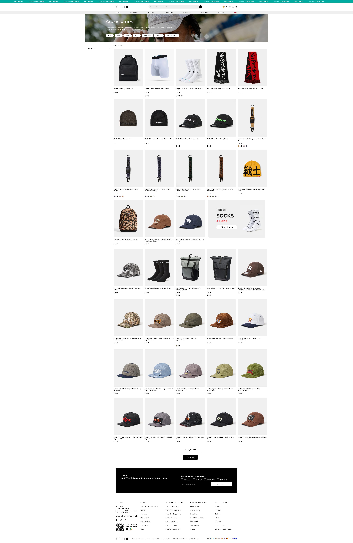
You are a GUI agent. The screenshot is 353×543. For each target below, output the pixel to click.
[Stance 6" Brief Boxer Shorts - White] (159, 67)
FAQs (217, 518)
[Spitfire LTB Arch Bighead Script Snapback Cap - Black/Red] (128, 416)
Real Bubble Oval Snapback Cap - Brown (220, 338)
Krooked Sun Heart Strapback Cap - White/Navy (249, 339)
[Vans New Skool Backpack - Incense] (128, 218)
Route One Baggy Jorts (173, 514)
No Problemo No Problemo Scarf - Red (250, 88)
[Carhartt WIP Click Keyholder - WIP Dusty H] (252, 118)
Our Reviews (145, 518)
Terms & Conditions (137, 539)
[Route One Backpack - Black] (128, 67)
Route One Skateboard (172, 529)
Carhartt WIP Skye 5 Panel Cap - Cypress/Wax (186, 339)
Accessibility (166, 539)
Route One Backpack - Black (123, 88)
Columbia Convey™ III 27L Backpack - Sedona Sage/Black (188, 288)
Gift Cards (218, 521)
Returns (217, 510)
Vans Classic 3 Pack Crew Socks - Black (158, 288)
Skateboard (187, 12)
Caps (109, 35)
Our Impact (144, 514)
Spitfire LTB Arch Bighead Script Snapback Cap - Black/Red (128, 438)
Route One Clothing (171, 506)
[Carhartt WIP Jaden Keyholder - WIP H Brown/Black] (221, 168)
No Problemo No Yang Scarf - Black (218, 88)
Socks (127, 35)
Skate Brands (194, 525)
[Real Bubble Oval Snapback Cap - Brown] (221, 317)
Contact (217, 506)
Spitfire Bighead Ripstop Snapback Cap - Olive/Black (220, 389)
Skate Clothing (195, 510)
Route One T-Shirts (171, 521)
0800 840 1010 (122, 509)
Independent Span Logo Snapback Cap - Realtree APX (127, 339)
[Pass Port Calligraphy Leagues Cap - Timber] (252, 416)
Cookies (147, 539)
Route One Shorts (171, 518)
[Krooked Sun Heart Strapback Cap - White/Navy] (252, 317)
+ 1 (156, 196)
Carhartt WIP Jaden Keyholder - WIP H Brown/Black (220, 190)
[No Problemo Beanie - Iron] (128, 118)
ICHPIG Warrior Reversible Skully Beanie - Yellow (252, 190)
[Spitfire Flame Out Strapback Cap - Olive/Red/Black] (252, 368)
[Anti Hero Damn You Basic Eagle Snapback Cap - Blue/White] (159, 368)
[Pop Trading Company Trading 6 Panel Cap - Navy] (190, 218)
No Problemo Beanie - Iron (123, 139)
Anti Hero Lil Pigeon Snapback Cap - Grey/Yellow (188, 389)
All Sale (192, 529)
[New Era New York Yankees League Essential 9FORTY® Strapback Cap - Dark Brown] (252, 267)
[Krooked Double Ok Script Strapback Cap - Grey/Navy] (128, 368)
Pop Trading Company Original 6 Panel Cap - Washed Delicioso (159, 240)
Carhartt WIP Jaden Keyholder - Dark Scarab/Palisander (188, 190)
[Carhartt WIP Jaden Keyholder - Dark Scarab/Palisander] (190, 168)
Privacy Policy (156, 539)
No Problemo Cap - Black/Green (217, 139)
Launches (204, 12)
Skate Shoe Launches (197, 518)
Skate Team (144, 525)
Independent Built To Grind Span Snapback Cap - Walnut (159, 339)
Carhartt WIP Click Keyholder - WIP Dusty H (252, 139)
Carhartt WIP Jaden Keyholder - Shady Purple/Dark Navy (157, 190)
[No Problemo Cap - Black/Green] (221, 118)
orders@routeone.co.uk (126, 516)
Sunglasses (147, 35)
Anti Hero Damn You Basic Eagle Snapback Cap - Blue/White (159, 389)
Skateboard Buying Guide (223, 529)
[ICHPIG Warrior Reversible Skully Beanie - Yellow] (252, 168)
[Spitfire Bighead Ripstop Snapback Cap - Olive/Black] (221, 368)
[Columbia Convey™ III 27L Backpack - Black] (221, 267)
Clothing (151, 12)
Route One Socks (171, 525)
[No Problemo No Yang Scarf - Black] (221, 67)
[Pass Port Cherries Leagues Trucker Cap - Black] (190, 416)
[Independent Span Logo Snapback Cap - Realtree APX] (128, 317)
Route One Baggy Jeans (173, 510)
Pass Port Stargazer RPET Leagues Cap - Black (220, 438)
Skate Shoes (134, 12)
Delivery (217, 514)
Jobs (142, 529)
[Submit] (200, 6)
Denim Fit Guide (220, 525)
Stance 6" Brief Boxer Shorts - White (157, 88)
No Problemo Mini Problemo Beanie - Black (159, 139)
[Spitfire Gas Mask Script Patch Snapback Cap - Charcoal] (159, 416)
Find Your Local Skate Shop (149, 506)
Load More (190, 457)
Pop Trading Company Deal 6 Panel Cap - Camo (127, 288)
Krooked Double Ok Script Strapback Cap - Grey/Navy (128, 389)
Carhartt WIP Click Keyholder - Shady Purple (126, 190)
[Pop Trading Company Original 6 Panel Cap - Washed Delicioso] (159, 218)
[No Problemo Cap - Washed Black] (190, 118)
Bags (118, 35)
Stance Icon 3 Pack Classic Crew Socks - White (189, 89)
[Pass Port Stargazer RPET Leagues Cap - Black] (221, 416)
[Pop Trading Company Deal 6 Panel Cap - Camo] (128, 267)
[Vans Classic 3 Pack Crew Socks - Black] (159, 267)
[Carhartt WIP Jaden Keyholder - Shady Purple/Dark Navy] (159, 168)
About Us (221, 12)
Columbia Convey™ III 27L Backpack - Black (221, 288)
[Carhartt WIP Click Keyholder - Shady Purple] (128, 168)
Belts (136, 35)
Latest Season (194, 506)
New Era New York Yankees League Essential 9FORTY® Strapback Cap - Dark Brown (251, 288)
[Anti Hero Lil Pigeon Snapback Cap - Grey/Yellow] (190, 368)
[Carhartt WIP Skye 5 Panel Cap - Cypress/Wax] (190, 317)
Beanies (159, 35)
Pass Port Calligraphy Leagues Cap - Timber (252, 437)
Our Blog (143, 510)
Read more (139, 29)
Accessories (169, 12)
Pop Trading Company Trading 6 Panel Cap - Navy (190, 240)
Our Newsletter (146, 521)
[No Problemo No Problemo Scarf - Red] (252, 67)
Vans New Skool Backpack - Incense (126, 239)
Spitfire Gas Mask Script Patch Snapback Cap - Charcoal (158, 438)
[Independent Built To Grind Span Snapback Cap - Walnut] (159, 317)
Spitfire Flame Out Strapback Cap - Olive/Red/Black (249, 389)
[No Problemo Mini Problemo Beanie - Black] (159, 118)
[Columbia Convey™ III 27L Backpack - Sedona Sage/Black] (190, 267)
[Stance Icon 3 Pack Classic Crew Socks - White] (190, 67)
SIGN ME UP (221, 484)
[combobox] (175, 7)
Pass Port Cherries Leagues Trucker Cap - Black (190, 438)
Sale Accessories (171, 35)
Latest (118, 12)
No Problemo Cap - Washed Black (187, 139)
